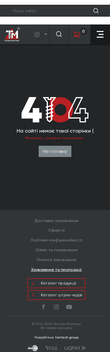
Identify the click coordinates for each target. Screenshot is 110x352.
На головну (55, 151)
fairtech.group (66, 337)
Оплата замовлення (56, 259)
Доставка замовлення (56, 220)
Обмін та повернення (57, 250)
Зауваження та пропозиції (56, 270)
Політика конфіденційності (56, 240)
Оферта (56, 230)
